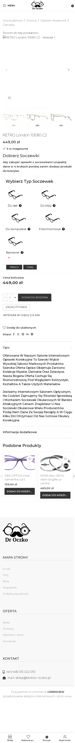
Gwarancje (9, 641)
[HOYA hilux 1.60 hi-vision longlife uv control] (55, 463)
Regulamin (10, 587)
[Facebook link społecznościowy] (13, 334)
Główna (31, 20)
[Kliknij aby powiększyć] (9, 98)
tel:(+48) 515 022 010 (20, 672)
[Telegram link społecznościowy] (32, 334)
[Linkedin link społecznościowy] (27, 334)
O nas (6, 568)
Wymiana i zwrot (13, 634)
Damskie (9, 25)
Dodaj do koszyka (35, 297)
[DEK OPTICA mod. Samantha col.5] (20, 463)
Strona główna (12, 20)
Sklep (6, 622)
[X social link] (18, 334)
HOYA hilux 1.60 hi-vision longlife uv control (52, 479)
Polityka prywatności (16, 593)
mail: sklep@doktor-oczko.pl (29, 678)
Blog (6, 581)
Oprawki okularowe (53, 20)
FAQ (5, 575)
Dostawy (8, 628)
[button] (6, 69)
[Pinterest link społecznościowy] (23, 334)
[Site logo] (37, 5)
